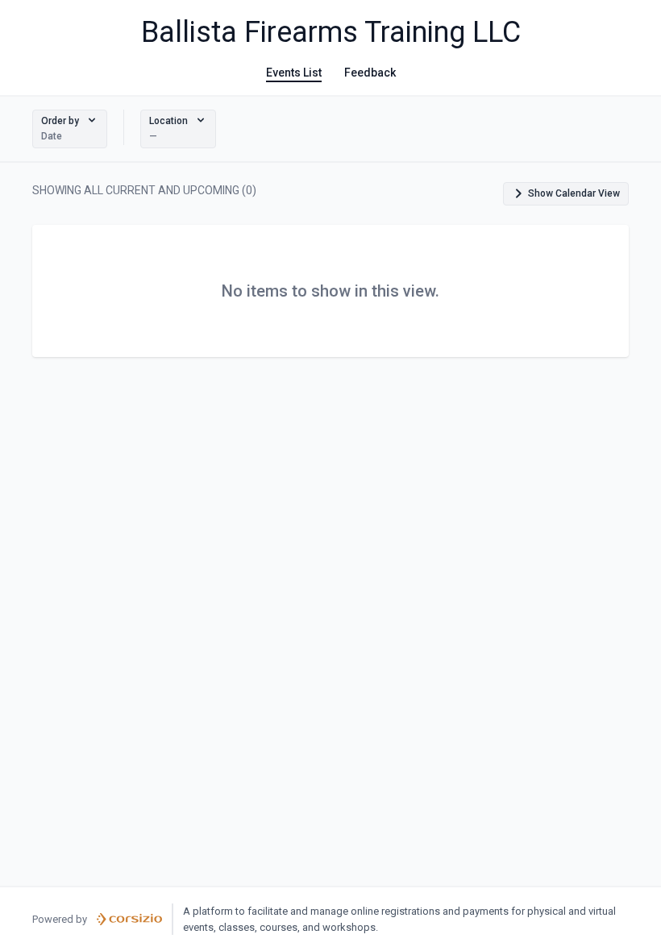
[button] (69, 129)
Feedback (370, 72)
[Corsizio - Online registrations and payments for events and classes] (129, 919)
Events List (294, 72)
